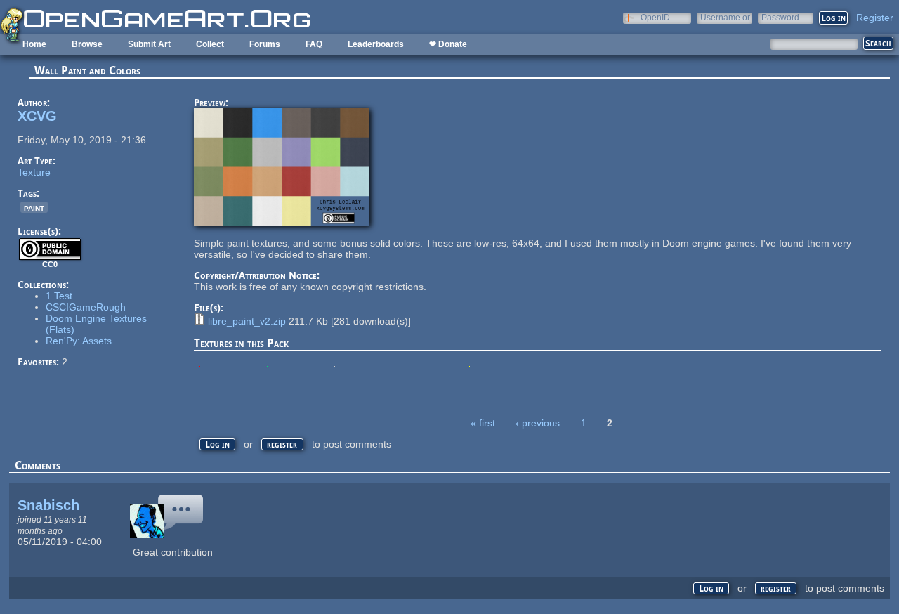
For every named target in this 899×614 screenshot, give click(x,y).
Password (780, 17)
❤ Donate (448, 44)
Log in (217, 444)
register (282, 444)
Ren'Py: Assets (79, 340)
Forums (264, 44)
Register (874, 17)
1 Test (59, 295)
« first (483, 423)
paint (34, 207)
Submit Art (149, 44)
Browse (87, 44)
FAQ (314, 44)
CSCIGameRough (86, 307)
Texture (34, 172)
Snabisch (48, 505)
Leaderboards (376, 44)
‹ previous (538, 423)
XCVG (37, 116)
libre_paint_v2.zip (247, 321)
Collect (210, 44)
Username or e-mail (725, 17)
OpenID (655, 17)
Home (34, 44)
